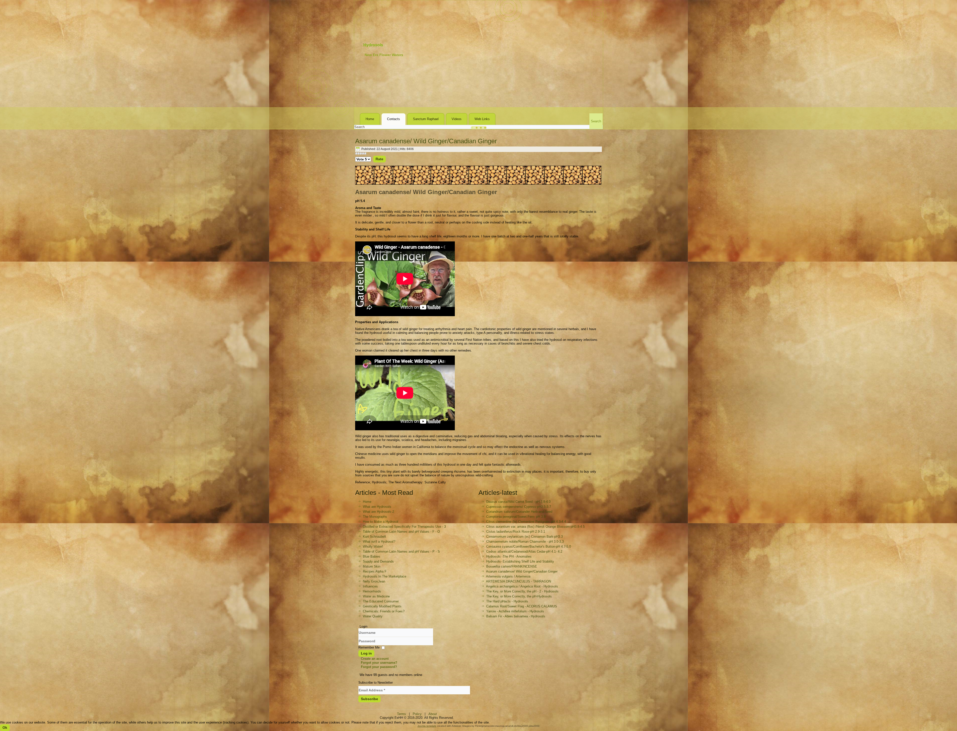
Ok (4, 728)
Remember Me (369, 647)
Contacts (393, 119)
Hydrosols (373, 45)
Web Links (482, 119)
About (432, 714)
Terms (401, 714)
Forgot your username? (379, 662)
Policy (417, 714)
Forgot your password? (379, 667)
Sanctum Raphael (426, 119)
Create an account (375, 658)
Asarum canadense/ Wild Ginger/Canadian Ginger (426, 141)
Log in (366, 653)
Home (370, 119)
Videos (457, 119)
